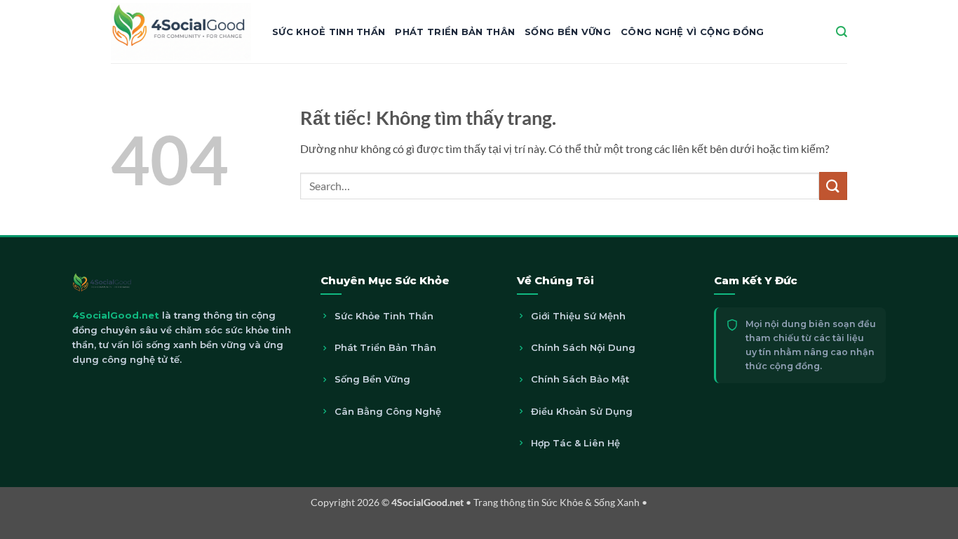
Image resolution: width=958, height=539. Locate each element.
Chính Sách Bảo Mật (580, 379)
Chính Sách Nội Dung (583, 347)
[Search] (841, 32)
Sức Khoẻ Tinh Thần (328, 31)
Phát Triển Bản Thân (455, 31)
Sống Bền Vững (568, 31)
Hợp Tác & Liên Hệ (575, 442)
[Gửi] (833, 185)
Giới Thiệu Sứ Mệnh (578, 315)
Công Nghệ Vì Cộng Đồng (692, 31)
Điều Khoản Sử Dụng (582, 411)
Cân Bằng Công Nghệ (388, 411)
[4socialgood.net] (181, 31)
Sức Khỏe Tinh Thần (384, 315)
